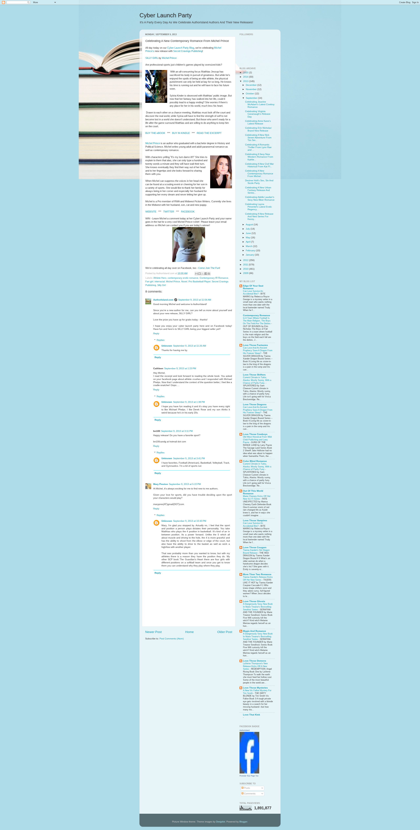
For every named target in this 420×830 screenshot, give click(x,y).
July (248, 229)
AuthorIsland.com (163, 300)
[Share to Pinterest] (208, 273)
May (248, 237)
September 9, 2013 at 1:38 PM (189, 402)
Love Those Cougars (254, 547)
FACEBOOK (188, 211)
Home (189, 632)
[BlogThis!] (199, 273)
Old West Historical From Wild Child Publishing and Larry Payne (257, 440)
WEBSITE (150, 211)
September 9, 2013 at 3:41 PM (189, 458)
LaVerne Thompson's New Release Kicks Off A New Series (255, 666)
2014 (246, 77)
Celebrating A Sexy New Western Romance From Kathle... (259, 157)
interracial (160, 281)
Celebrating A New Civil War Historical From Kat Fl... (259, 165)
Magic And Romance (254, 631)
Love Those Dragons (254, 404)
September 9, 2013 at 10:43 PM (189, 521)
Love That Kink (251, 714)
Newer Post (153, 632)
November (251, 89)
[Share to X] (202, 273)
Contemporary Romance (256, 315)
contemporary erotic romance (183, 278)
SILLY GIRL (151, 58)
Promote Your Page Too (249, 776)
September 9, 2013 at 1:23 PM (180, 368)
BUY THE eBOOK (155, 133)
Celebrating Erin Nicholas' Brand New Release (258, 129)
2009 (246, 273)
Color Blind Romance (255, 461)
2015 (246, 72)
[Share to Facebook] (205, 273)
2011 (246, 264)
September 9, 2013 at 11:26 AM (189, 346)
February (251, 250)
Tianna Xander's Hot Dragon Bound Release (256, 551)
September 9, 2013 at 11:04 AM (194, 300)
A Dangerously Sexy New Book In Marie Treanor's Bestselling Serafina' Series (258, 607)
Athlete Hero (159, 278)
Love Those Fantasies (255, 345)
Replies (160, 340)
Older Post (224, 632)
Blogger (243, 821)
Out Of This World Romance (253, 492)
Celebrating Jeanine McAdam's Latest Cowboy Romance (259, 104)
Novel (184, 281)
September (252, 98)
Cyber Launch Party (165, 15)
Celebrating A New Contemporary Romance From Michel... (259, 173)
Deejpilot (220, 821)
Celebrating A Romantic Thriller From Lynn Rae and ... (258, 147)
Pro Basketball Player (199, 281)
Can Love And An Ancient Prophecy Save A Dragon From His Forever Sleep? (257, 350)
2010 (246, 269)
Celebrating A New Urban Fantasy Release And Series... (258, 190)
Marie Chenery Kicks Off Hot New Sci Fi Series (256, 497)
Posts (246, 788)
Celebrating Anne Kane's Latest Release (258, 122)
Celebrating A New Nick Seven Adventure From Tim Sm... (258, 137)
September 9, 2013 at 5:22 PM (185, 484)
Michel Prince (169, 58)
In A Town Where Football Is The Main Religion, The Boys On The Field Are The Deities (257, 321)
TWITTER (168, 211)
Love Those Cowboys (255, 434)
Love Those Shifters (254, 375)
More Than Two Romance (257, 574)
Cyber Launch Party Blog (180, 48)
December (251, 85)
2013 (246, 81)
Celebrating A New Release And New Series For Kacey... (259, 216)
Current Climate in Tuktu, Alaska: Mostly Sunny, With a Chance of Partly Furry (257, 466)
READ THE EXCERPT (209, 133)
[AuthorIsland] (249, 773)
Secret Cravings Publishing (187, 51)
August (250, 224)
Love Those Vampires (255, 520)
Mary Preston (160, 484)
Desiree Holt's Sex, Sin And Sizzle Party (259, 181)
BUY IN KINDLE (181, 133)
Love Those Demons (254, 661)
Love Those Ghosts (254, 601)
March (249, 246)
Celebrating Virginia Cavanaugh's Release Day (257, 114)
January (250, 255)
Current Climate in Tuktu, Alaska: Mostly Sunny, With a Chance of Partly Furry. (257, 380)
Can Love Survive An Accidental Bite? (253, 292)
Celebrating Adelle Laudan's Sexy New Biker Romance (259, 198)
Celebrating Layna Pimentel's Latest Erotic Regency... (258, 207)
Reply (156, 333)
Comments (249, 793)
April (248, 242)
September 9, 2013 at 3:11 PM (177, 431)
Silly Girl (161, 285)
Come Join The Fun (208, 268)
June (249, 233)
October (250, 93)
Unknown (166, 346)
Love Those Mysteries (255, 688)
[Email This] (196, 273)
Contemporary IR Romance (214, 278)
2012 (246, 260)
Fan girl (149, 281)
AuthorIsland (245, 730)
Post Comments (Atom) (171, 638)
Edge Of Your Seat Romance (253, 287)
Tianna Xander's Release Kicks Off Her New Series (258, 578)
